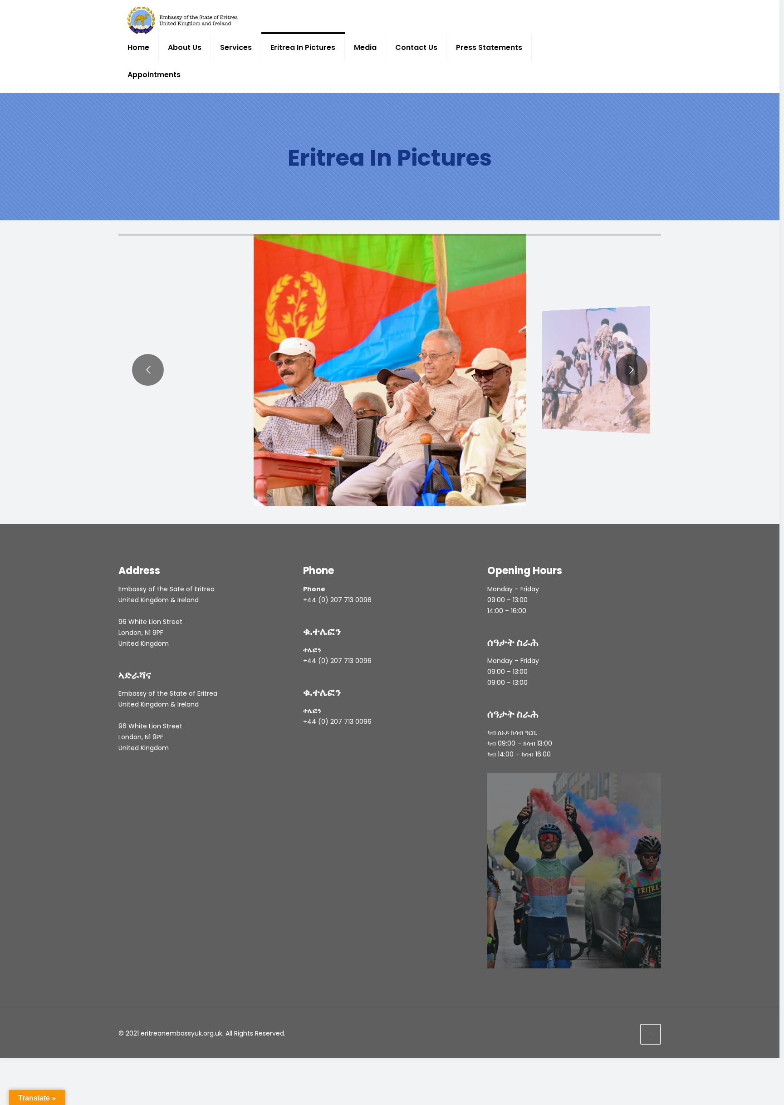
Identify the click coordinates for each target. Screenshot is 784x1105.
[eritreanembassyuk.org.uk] (182, 20)
